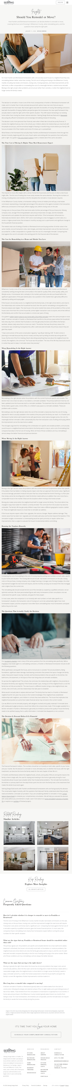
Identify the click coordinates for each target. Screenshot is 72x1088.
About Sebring (43, 1053)
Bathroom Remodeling (31, 1058)
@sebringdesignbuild (61, 1061)
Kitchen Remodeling (31, 1053)
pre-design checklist (10, 661)
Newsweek (64, 115)
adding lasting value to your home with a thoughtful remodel (29, 317)
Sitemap (45, 1085)
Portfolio (44, 1076)
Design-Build (31, 1072)
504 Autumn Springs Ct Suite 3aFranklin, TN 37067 (61, 1065)
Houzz (67, 1085)
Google (62, 1085)
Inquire (60, 2)
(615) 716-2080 (59, 1058)
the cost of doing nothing (26, 138)
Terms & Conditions (36, 1085)
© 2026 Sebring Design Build (10, 1085)
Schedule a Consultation (59, 1053)
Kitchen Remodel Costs (44, 1064)
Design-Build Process (45, 1058)
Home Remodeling (31, 1063)
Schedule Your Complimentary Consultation (36, 1035)
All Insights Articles (36, 889)
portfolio (16, 801)
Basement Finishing (30, 1068)
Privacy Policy (25, 1085)
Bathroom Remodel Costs (44, 1071)
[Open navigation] (67, 2)
